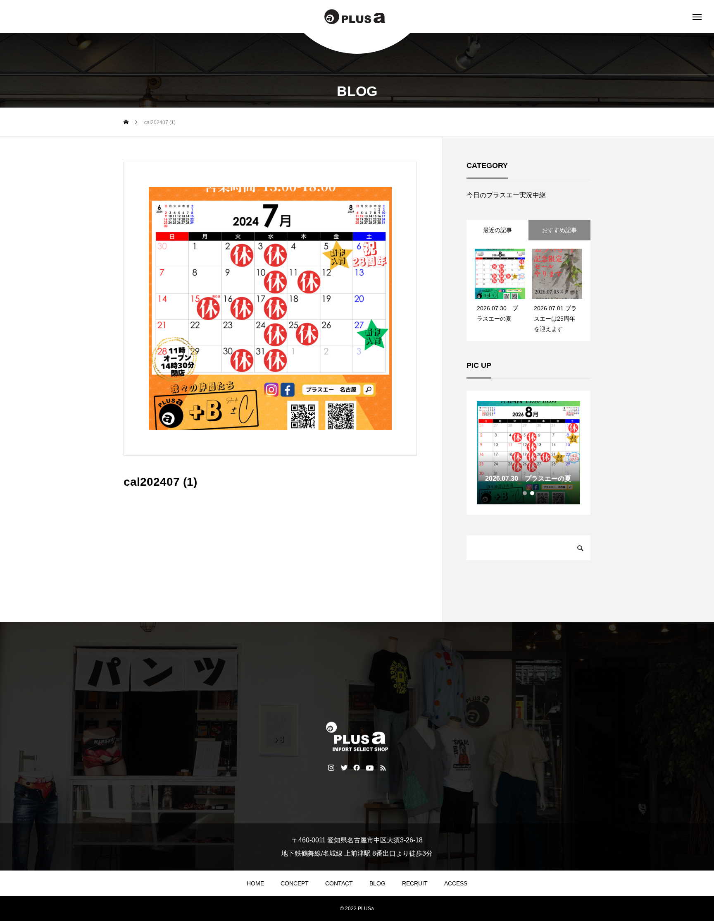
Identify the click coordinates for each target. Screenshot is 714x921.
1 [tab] (525, 493)
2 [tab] (532, 493)
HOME (255, 883)
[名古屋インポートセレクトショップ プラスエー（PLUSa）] (357, 16)
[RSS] (383, 767)
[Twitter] (343, 767)
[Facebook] (356, 767)
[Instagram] (331, 767)
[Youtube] (370, 767)
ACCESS (455, 883)
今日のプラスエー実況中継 (506, 195)
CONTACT (339, 883)
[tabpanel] (528, 452)
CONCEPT (295, 883)
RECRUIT (415, 883)
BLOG (377, 883)
